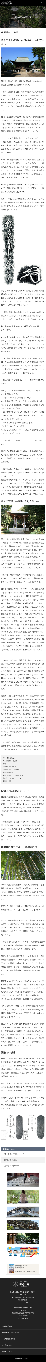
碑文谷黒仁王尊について (14, 1154)
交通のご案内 (7, 1345)
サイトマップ (7, 1351)
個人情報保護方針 (9, 1339)
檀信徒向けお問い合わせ (11, 1332)
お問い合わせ (7, 1326)
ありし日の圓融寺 (11, 1166)
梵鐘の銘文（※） (15, 546)
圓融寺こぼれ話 (10, 1160)
